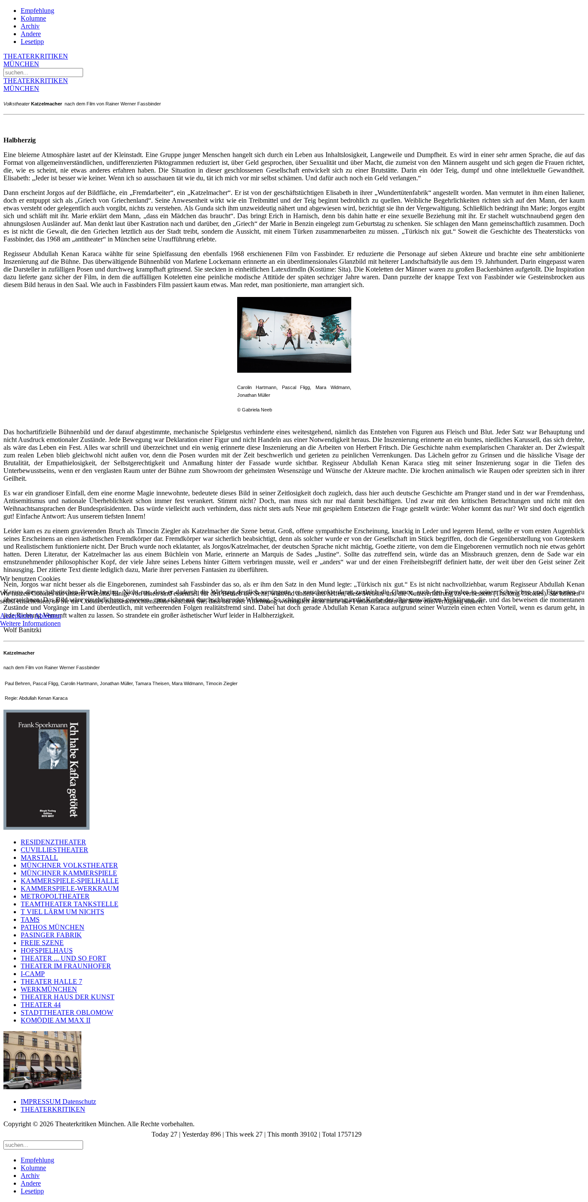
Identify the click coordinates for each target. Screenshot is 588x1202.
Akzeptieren (16, 615)
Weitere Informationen (30, 623)
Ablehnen (47, 615)
